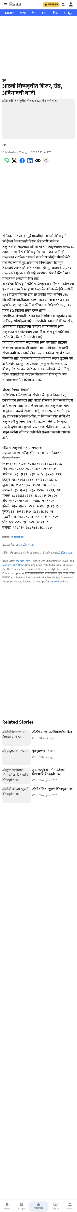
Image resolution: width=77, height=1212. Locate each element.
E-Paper (21, 1208)
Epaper (9, 13)
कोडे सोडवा (28, 545)
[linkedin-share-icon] (30, 163)
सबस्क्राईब (53, 4)
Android (54, 581)
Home (7, 1208)
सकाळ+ (70, 1208)
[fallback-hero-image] (16, 738)
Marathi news (24, 561)
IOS (67, 581)
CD (4, 145)
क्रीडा (55, 13)
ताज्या (23, 13)
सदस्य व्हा (18, 537)
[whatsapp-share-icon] (6, 163)
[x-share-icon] (14, 163)
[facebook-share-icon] (22, 163)
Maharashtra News (13, 565)
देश (33, 13)
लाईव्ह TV (55, 1208)
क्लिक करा (66, 553)
